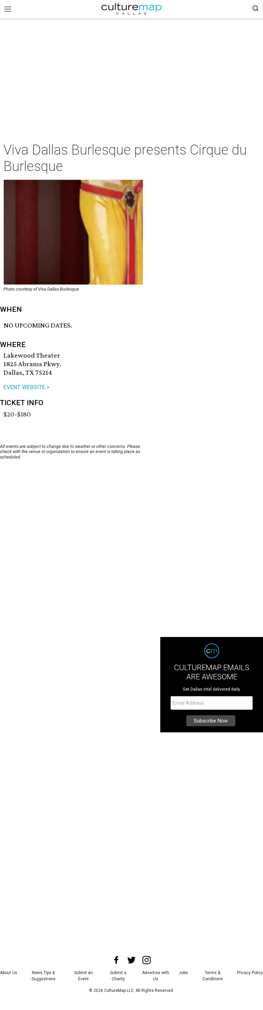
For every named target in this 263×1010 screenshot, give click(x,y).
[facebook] (116, 960)
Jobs (183, 972)
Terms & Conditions (212, 975)
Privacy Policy (250, 972)
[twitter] (131, 960)
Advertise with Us (155, 975)
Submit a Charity (118, 975)
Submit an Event (83, 975)
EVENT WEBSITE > (26, 387)
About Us (8, 972)
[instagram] (146, 960)
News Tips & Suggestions (43, 975)
